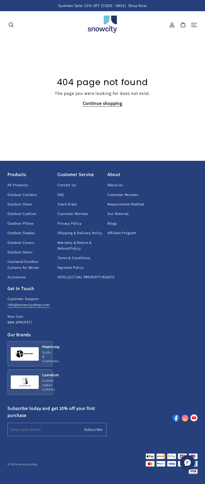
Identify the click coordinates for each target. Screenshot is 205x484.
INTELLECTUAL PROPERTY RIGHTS (86, 277)
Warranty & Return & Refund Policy (75, 245)
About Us (115, 184)
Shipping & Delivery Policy (80, 232)
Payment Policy (71, 267)
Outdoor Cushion (22, 213)
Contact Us (67, 184)
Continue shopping (102, 103)
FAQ (61, 194)
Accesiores (17, 277)
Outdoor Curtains (22, 194)
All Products (18, 184)
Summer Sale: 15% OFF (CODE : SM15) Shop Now (102, 5)
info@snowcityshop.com (29, 304)
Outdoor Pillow (20, 223)
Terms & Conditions (74, 257)
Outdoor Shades (21, 232)
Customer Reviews (73, 213)
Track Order (67, 204)
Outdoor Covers (21, 242)
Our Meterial (118, 213)
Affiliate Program (122, 232)
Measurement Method (126, 204)
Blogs (112, 223)
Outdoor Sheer (20, 204)
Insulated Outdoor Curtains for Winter (24, 264)
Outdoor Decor (20, 252)
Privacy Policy (70, 223)
